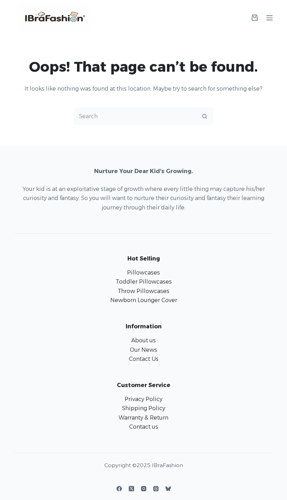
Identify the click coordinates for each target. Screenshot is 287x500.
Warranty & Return (143, 417)
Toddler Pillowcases (143, 281)
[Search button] (204, 116)
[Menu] (269, 18)
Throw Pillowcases (143, 291)
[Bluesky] (168, 488)
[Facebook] (119, 488)
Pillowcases (143, 272)
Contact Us (144, 359)
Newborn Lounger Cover (143, 300)
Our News (143, 350)
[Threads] (156, 488)
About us (143, 340)
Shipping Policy (143, 408)
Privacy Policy (143, 399)
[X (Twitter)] (131, 488)
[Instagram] (143, 488)
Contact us (143, 426)
